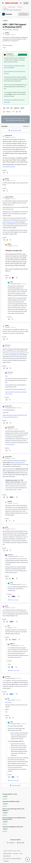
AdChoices (7, 861)
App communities (11, 7)
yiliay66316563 (8, 135)
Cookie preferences (7, 856)
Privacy (20, 853)
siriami (6, 527)
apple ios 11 (16, 108)
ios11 (4, 108)
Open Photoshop (23, 14)
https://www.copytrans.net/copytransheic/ (15, 352)
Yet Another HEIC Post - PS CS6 (10, 794)
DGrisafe (7, 178)
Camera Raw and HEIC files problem (11, 801)
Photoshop (20, 7)
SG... (3, 680)
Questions (5, 8)
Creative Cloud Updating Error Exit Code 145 (13, 826)
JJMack (11, 643)
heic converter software (9, 166)
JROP (8, 625)
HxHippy (7, 325)
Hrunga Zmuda (8, 406)
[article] (15, 154)
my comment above (9, 444)
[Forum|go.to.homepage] (11, 3)
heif (8, 108)
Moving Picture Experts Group (18, 462)
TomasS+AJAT (10, 427)
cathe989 (9, 501)
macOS (22, 108)
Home (4, 7)
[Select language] (20, 3)
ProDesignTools (9, 54)
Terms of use (15, 853)
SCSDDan (7, 32)
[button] (3, 3)
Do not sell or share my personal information (12, 858)
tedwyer (9, 244)
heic (11, 108)
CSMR (11, 282)
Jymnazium (10, 554)
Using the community (7, 853)
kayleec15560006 (9, 197)
